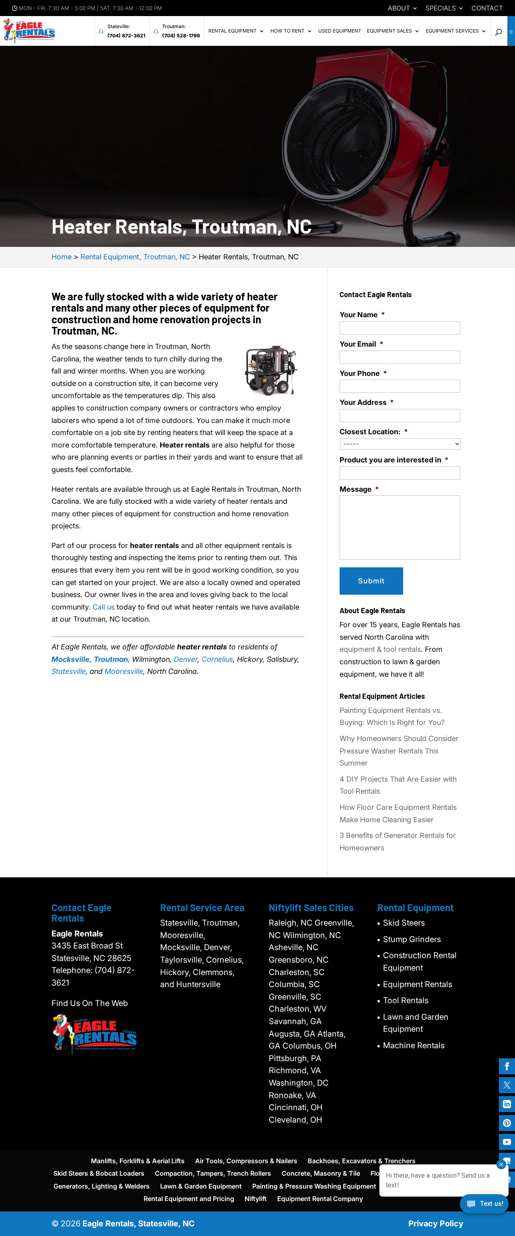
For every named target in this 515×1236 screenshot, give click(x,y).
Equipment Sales (389, 31)
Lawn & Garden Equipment (201, 1186)
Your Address (367, 402)
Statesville (69, 671)
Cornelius (217, 659)
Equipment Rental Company (320, 1199)
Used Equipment (339, 31)
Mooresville (124, 671)
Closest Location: (374, 431)
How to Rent (287, 31)
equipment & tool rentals (380, 649)
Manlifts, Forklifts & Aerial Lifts (138, 1161)
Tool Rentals (405, 1000)
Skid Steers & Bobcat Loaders (99, 1173)
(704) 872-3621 (126, 36)
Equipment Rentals (417, 984)
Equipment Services (452, 31)
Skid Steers (404, 923)
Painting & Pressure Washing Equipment (314, 1186)
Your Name (362, 314)
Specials (441, 8)
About (399, 8)
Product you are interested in (394, 460)
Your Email (361, 344)
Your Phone (363, 373)
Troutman (111, 659)
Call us (104, 607)
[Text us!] (484, 1206)
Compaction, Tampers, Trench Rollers (213, 1173)
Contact (487, 8)
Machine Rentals (414, 1045)
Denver (186, 659)
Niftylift (256, 1199)
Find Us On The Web (90, 1003)
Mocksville (71, 659)
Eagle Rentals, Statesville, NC (138, 1223)
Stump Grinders (412, 939)
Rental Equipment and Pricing (189, 1199)
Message (359, 489)
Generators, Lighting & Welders (102, 1186)
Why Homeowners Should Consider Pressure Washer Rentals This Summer (399, 750)
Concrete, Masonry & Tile (321, 1173)
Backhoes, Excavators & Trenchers (362, 1161)
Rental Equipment (232, 31)
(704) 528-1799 (181, 36)
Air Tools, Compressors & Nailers (246, 1161)
